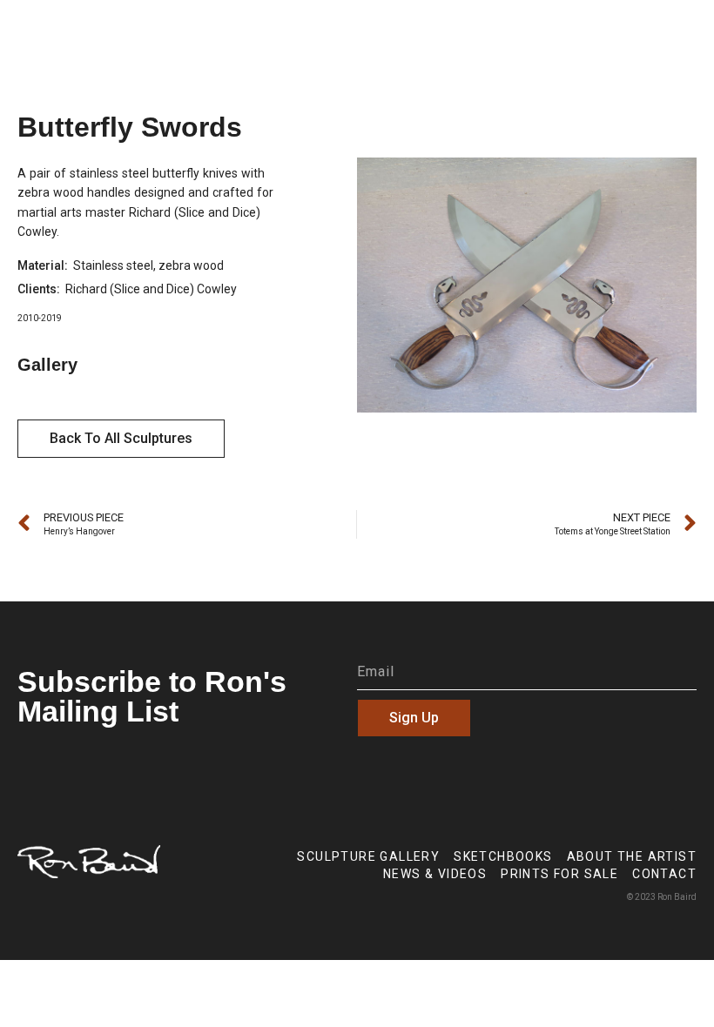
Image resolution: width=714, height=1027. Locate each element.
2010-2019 (39, 318)
